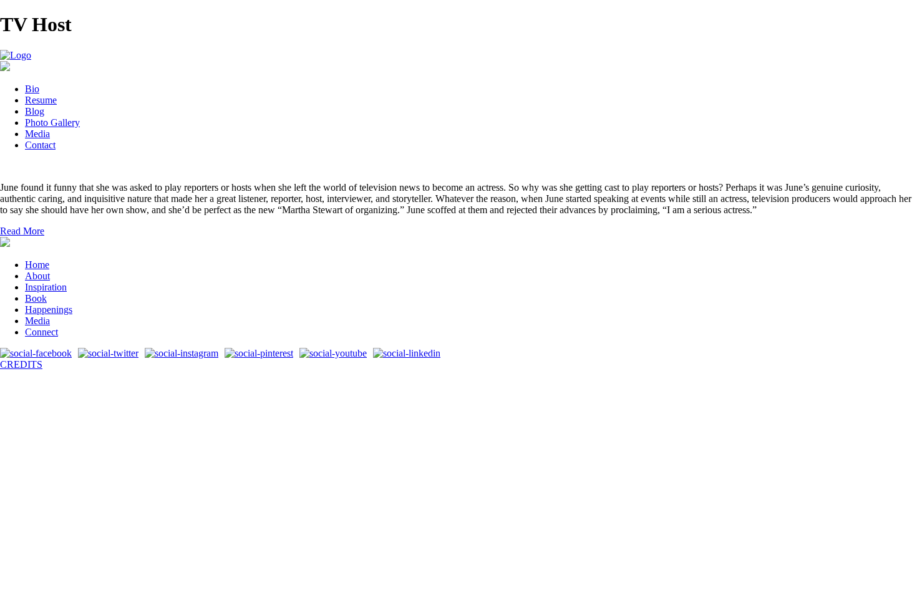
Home (37, 264)
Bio (32, 89)
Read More (22, 231)
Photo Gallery (52, 122)
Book (36, 298)
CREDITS (21, 364)
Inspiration (46, 287)
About (37, 276)
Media (37, 133)
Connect (41, 332)
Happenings (48, 309)
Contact (40, 145)
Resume (41, 100)
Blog (34, 111)
